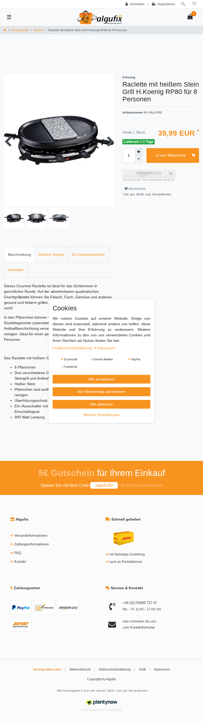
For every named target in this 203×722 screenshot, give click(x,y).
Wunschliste (137, 189)
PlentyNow (113, 710)
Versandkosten (138, 690)
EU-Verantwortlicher (88, 254)
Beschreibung (19, 254)
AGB (142, 669)
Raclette (38, 30)
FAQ (17, 553)
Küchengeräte (20, 30)
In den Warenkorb (171, 155)
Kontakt (20, 562)
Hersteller (16, 270)
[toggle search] (183, 4)
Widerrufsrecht (80, 669)
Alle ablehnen (101, 404)
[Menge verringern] (138, 159)
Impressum (162, 669)
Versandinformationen (30, 535)
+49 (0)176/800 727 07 (140, 603)
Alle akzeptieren (101, 379)
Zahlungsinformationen (31, 544)
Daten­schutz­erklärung (74, 348)
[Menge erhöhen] (138, 151)
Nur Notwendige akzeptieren (101, 391)
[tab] (19, 254)
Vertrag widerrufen (47, 669)
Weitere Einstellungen (101, 415)
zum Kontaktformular (139, 627)
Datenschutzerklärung (115, 669)
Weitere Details (51, 254)
